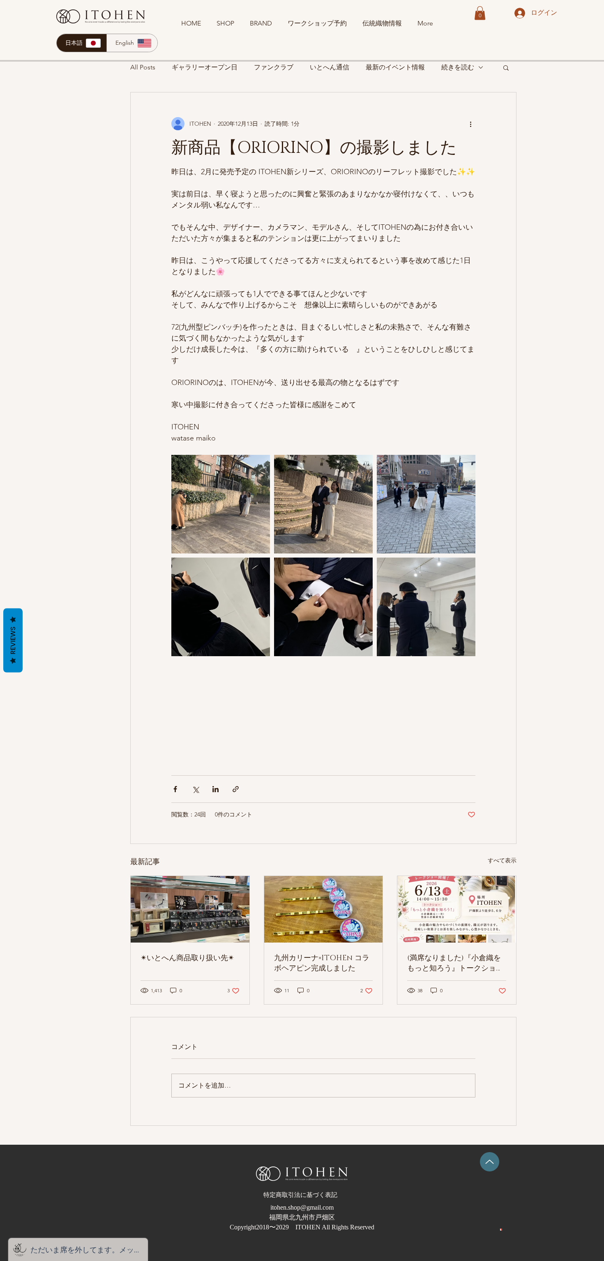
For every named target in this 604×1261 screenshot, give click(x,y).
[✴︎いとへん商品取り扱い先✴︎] (190, 909)
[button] (480, 13)
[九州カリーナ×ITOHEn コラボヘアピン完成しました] (323, 909)
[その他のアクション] (470, 124)
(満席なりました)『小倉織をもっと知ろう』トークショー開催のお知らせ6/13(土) (455, 963)
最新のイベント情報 (395, 67)
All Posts (142, 67)
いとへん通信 (329, 67)
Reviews (13, 640)
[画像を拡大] (220, 504)
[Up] (489, 1161)
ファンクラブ (273, 67)
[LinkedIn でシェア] (215, 789)
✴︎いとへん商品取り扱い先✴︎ (187, 958)
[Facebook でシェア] (175, 789)
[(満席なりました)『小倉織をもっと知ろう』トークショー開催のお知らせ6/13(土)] (456, 909)
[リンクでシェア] (236, 789)
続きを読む (457, 67)
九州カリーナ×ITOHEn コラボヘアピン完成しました (321, 963)
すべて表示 (502, 860)
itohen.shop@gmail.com (302, 1207)
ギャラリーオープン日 (204, 67)
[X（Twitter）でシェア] (195, 789)
